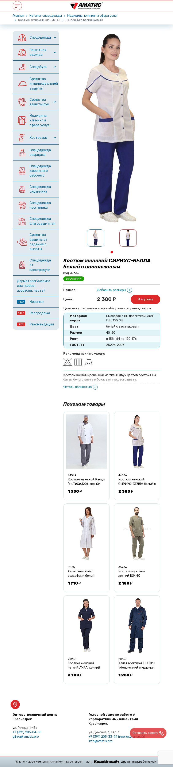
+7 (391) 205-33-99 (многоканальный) (117, 736)
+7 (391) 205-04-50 (27, 732)
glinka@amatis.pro (26, 736)
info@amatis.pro (100, 741)
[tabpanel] (95, 238)
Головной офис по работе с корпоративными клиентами (113, 719)
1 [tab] (112, 252)
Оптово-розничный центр (35, 717)
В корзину (145, 299)
